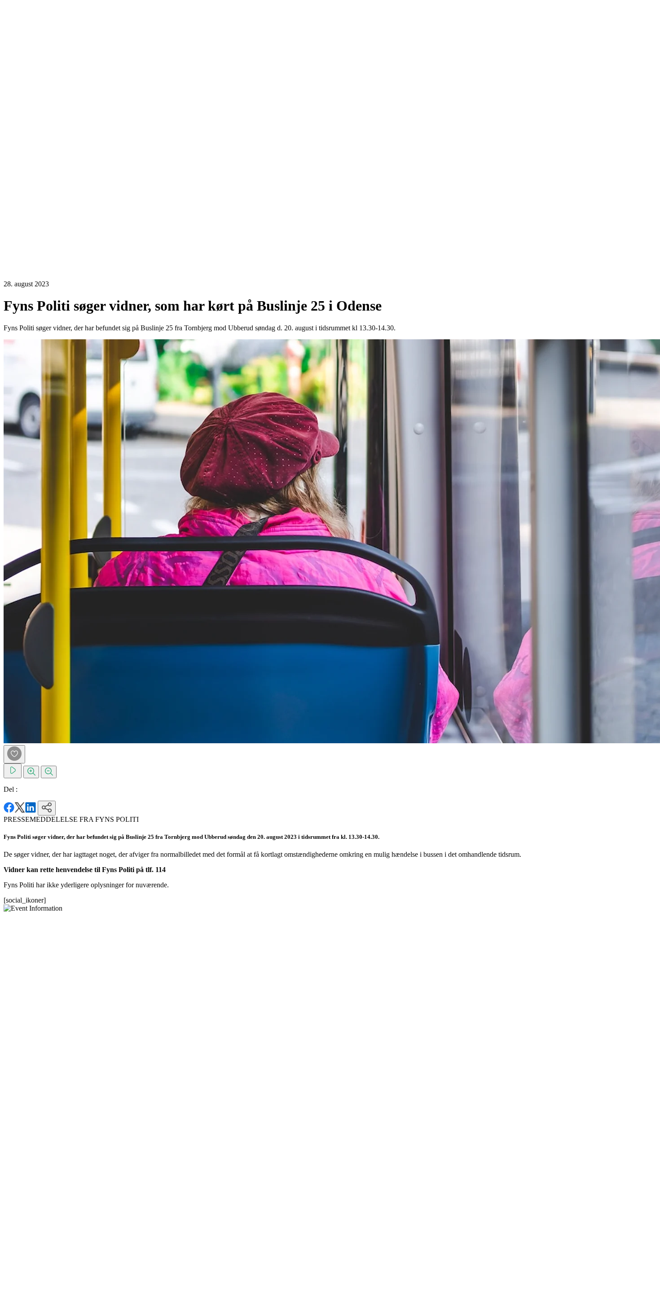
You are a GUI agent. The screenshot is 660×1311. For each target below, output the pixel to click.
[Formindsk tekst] (49, 772)
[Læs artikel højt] (13, 770)
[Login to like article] (14, 754)
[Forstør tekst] (31, 772)
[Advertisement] (39, 138)
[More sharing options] (47, 808)
